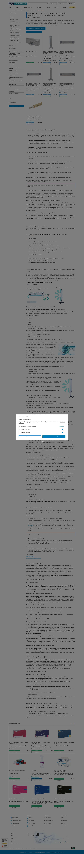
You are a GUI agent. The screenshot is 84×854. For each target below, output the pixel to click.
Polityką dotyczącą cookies (44, 421)
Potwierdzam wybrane (30, 436)
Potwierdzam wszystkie (54, 436)
